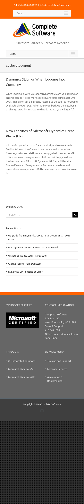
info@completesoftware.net (55, 4)
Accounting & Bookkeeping (55, 378)
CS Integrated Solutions (21, 361)
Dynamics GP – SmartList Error (25, 271)
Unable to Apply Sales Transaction (27, 255)
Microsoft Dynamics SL (21, 369)
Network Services (57, 369)
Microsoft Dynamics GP (21, 377)
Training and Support (59, 361)
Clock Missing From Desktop (24, 263)
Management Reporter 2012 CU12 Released (33, 247)
